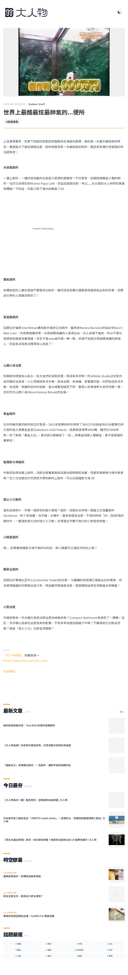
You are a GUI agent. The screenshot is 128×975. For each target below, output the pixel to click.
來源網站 (9, 671)
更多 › (122, 711)
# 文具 (18, 955)
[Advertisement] (64, 685)
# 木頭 (79, 943)
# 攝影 (48, 949)
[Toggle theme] (119, 12)
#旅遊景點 (12, 122)
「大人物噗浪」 (13, 655)
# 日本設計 (79, 949)
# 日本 (109, 949)
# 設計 (48, 955)
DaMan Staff (37, 104)
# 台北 (109, 943)
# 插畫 (18, 943)
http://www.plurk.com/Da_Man (25, 660)
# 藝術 (48, 943)
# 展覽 (79, 955)
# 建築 (109, 955)
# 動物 (18, 949)
